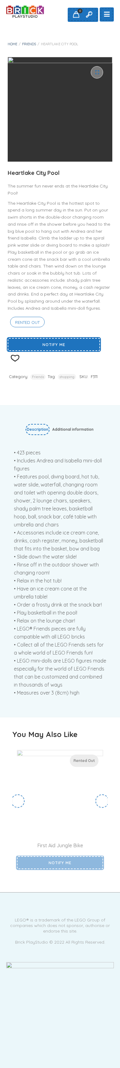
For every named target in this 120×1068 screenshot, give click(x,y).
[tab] (38, 430)
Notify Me (53, 344)
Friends (29, 44)
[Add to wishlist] (68, 827)
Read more (53, 827)
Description (37, 429)
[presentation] (17, 801)
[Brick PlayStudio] (25, 12)
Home (12, 44)
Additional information (73, 429)
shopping (66, 377)
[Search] (89, 15)
